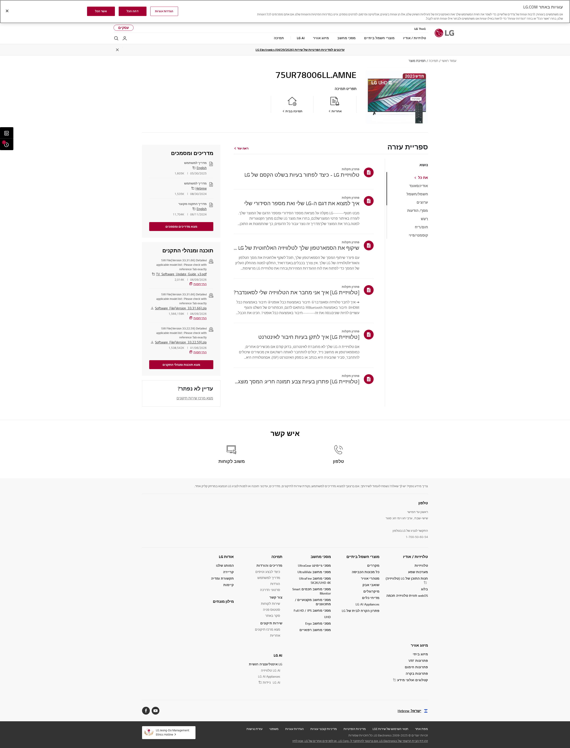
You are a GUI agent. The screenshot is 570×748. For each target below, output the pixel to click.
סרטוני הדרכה (270, 590)
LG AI (278, 655)
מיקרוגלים (371, 591)
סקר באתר (272, 615)
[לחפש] (116, 38)
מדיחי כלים (370, 598)
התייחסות (200, 284)
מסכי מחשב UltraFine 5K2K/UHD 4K (315, 580)
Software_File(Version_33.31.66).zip (181, 308)
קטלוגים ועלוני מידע (412, 680)
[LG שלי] (124, 38)
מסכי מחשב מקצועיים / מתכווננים (313, 602)
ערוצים (422, 202)
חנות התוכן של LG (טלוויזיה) (407, 578)
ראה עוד (242, 148)
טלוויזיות (421, 565)
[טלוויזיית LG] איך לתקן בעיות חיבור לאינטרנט (308, 336)
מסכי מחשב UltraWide (314, 572)
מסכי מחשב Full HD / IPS (312, 610)
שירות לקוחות (270, 603)
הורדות (275, 584)
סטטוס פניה (271, 609)
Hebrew (201, 188)
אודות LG (226, 556)
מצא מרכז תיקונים (267, 629)
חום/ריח (421, 227)
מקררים (373, 565)
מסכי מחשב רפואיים (315, 630)
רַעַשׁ (424, 219)
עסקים (123, 27)
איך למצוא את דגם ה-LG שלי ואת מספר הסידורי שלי (301, 203)
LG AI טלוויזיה (270, 670)
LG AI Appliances (367, 604)
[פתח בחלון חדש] (155, 711)
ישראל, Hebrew (409, 711)
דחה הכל (132, 11)
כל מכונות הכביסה (365, 572)
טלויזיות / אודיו (415, 556)
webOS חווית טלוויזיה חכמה (407, 595)
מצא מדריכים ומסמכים (181, 227)
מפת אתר (421, 729)
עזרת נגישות (254, 729)
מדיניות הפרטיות (355, 729)
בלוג (424, 589)
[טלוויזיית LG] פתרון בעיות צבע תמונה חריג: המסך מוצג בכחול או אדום (296, 381)
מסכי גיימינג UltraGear (314, 565)
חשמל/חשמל (417, 194)
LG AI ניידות (271, 682)
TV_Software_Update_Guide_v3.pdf (181, 274)
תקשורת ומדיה (222, 578)
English (202, 168)
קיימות (228, 585)
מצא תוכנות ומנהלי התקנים (181, 365)
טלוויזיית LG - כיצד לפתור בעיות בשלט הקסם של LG (301, 174)
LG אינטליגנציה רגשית (265, 664)
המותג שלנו (225, 565)
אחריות (275, 635)
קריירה (228, 572)
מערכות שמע (418, 572)
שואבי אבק (370, 585)
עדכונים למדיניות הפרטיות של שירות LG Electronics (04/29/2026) (300, 50)
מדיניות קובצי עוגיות (323, 729)
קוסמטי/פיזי (418, 235)
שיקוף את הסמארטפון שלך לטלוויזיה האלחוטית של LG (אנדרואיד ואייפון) (296, 247)
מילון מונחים (223, 601)
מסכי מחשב (321, 556)
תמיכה (276, 556)
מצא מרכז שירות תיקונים (195, 398)
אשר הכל (101, 11)
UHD (327, 617)
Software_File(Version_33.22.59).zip (181, 342)
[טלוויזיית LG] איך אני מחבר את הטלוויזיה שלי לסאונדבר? (296, 292)
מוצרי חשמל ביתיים (362, 556)
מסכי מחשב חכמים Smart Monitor (311, 591)
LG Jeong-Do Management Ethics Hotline (172, 732)
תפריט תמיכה (345, 88)
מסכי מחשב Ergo (318, 623)
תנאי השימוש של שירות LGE (390, 729)
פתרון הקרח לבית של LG (360, 611)
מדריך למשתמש (268, 578)
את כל (423, 178)
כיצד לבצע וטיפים (267, 572)
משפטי (274, 729)
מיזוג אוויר (419, 645)
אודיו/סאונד (418, 186)
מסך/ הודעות (417, 211)
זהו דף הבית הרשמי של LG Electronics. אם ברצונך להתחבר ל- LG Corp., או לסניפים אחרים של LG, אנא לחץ (360, 741)
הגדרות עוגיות (294, 729)
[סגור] (7, 11)
